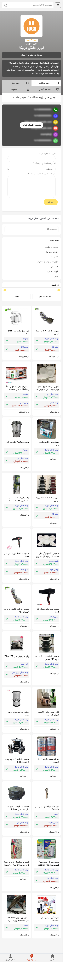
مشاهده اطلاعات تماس (31, 125)
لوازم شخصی (52, 271)
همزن (55, 276)
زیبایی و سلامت (51, 247)
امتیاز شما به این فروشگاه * (44, 163)
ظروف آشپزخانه (51, 252)
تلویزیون (54, 257)
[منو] (58, 5)
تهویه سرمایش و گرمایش (47, 261)
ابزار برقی (54, 266)
